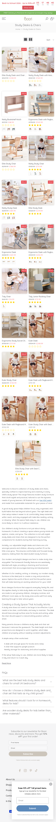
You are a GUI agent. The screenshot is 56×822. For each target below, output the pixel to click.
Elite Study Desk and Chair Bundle (16, 75)
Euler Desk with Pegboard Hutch (15, 424)
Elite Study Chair (9, 164)
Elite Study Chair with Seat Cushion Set (31, 469)
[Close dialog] (50, 784)
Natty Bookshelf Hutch (11, 119)
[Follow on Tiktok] (36, 770)
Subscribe (28, 754)
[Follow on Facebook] (19, 770)
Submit (32, 808)
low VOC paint (45, 500)
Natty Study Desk (9, 208)
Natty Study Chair (36, 164)
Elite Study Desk (35, 208)
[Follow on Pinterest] (30, 770)
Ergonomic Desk (9, 252)
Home (17, 29)
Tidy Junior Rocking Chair (40, 296)
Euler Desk (33, 341)
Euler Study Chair (9, 380)
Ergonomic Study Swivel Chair (14, 341)
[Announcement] (28, 13)
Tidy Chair (6, 296)
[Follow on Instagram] (25, 770)
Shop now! (28, 8)
